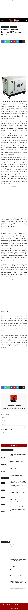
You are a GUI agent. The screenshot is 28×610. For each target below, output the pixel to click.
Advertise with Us (20, 604)
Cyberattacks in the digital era (16, 596)
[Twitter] (5, 41)
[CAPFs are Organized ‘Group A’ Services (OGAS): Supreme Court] (5, 561)
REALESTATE (4, 464)
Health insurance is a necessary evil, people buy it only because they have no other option (18, 582)
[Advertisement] (14, 9)
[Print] (23, 41)
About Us (8, 604)
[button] (2, 20)
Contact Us (17, 606)
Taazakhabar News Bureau (8, 37)
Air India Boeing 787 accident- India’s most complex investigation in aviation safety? (18, 454)
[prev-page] (2, 514)
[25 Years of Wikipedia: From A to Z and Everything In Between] (5, 488)
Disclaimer (11, 606)
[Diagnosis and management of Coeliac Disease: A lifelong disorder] (5, 591)
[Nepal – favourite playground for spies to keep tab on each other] (5, 547)
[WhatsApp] (8, 41)
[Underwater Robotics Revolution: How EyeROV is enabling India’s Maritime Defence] (5, 502)
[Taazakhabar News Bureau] (14, 398)
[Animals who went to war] (5, 554)
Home (2, 24)
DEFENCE (3, 497)
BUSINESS (3, 457)
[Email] (20, 41)
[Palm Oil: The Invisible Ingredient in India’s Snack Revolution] (5, 469)
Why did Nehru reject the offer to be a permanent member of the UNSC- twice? (17, 568)
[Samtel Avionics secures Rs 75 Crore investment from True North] (5, 495)
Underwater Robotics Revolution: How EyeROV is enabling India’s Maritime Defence (17, 501)
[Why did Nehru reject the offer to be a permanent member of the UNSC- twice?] (5, 569)
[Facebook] (2, 41)
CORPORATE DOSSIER (8, 24)
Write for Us (14, 604)
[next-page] (4, 514)
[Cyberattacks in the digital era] (5, 598)
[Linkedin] (11, 41)
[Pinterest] (14, 41)
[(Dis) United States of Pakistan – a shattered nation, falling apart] (5, 576)
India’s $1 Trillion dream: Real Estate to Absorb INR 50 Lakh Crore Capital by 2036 (18, 461)
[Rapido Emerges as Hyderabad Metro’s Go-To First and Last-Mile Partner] (5, 476)
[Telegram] (17, 41)
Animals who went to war (15, 552)
